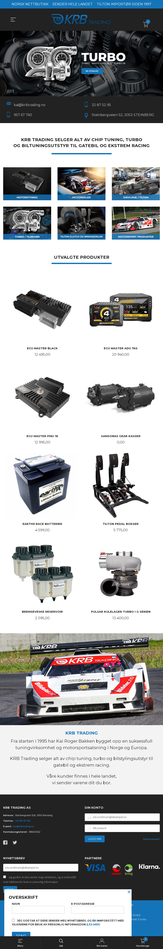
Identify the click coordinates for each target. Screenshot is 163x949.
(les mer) (93, 924)
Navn (16, 903)
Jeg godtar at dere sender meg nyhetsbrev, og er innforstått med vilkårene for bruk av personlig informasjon (39, 879)
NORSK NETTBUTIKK (30, 4)
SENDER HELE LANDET (72, 4)
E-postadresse (82, 903)
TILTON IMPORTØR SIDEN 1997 (124, 4)
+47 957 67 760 (22, 820)
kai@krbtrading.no (23, 826)
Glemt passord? (151, 839)
